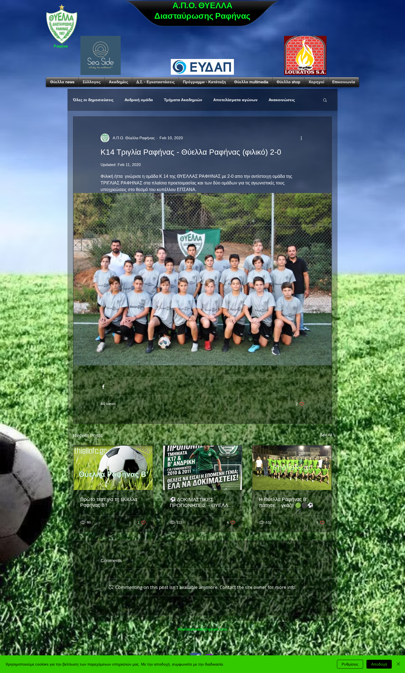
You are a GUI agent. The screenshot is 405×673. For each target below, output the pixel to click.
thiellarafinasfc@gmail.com (202, 629)
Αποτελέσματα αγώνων (235, 100)
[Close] (398, 664)
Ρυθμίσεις (350, 664)
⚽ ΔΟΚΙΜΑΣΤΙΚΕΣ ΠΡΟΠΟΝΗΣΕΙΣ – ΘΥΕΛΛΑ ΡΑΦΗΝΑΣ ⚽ (200, 502)
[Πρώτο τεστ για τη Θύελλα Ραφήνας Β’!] (113, 468)
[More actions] (301, 138)
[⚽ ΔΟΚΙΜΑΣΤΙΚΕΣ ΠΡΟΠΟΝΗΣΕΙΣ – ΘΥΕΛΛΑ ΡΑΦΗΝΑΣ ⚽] (202, 468)
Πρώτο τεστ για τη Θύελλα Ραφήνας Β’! (108, 502)
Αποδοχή (379, 664)
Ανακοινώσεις (282, 100)
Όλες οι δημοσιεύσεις (93, 100)
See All (326, 435)
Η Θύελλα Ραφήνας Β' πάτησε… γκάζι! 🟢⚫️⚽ (286, 502)
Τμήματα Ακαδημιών (183, 100)
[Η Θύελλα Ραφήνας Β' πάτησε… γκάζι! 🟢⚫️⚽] (291, 468)
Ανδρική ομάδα (139, 100)
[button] (325, 100)
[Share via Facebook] (103, 386)
